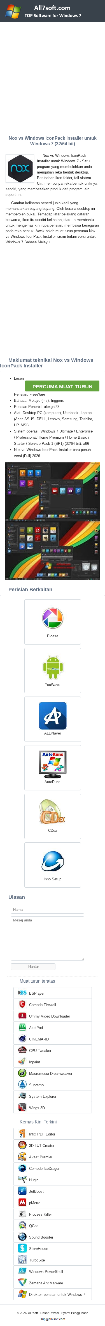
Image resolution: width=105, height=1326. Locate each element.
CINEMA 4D (39, 1039)
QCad (33, 1226)
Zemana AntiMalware (46, 1283)
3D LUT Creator (41, 1146)
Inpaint (34, 1062)
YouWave (52, 685)
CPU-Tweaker (40, 1051)
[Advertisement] (52, 77)
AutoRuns (52, 782)
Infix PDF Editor (42, 1134)
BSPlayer (37, 993)
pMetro (34, 1203)
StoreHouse (38, 1249)
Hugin (33, 1180)
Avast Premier (40, 1157)
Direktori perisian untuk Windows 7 (57, 1294)
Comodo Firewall (42, 1005)
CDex (52, 830)
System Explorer (42, 1096)
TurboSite (37, 1260)
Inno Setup (52, 879)
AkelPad (36, 1028)
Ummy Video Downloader (49, 1016)
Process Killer (40, 1214)
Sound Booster (41, 1237)
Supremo (36, 1085)
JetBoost (36, 1191)
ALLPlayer (52, 733)
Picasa (52, 636)
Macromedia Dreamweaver (50, 1073)
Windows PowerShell (46, 1272)
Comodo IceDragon (44, 1168)
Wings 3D (37, 1108)
